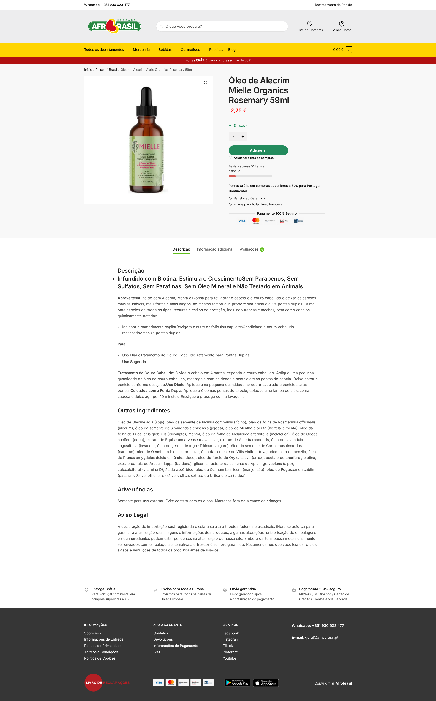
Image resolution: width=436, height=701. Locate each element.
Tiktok (228, 646)
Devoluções (163, 639)
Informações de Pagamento (175, 646)
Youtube (229, 658)
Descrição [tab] (181, 249)
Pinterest (230, 652)
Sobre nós (92, 633)
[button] (205, 82)
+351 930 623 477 (328, 625)
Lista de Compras (310, 30)
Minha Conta (341, 30)
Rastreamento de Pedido (333, 5)
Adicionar (258, 150)
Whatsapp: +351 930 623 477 (107, 5)
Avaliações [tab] (249, 249)
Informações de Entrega (103, 639)
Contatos (160, 633)
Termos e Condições (101, 652)
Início (88, 69)
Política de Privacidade (103, 646)
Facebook (231, 633)
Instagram (231, 639)
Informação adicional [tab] (215, 249)
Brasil (113, 69)
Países (100, 69)
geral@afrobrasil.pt (321, 637)
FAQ (156, 652)
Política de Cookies (100, 658)
